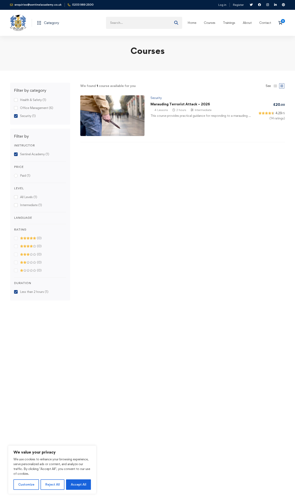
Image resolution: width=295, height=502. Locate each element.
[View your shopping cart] (281, 23)
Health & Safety (33, 100)
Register (238, 4)
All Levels (28, 197)
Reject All (52, 484)
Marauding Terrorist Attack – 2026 (180, 104)
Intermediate (31, 205)
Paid (25, 175)
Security (28, 116)
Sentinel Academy (34, 154)
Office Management (36, 108)
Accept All (78, 484)
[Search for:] (144, 23)
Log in (222, 4)
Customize (26, 484)
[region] (52, 470)
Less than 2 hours (34, 292)
